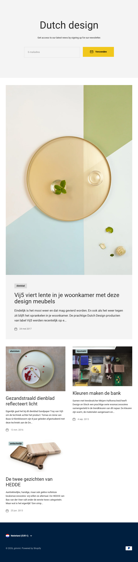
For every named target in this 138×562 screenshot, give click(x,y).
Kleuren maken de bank (97, 393)
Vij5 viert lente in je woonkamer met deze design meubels (66, 298)
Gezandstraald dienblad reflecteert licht (30, 401)
